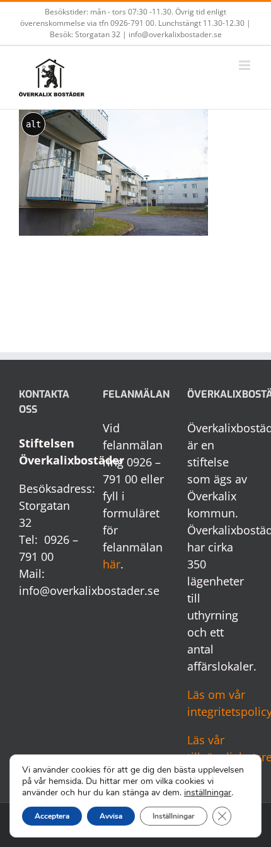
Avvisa (111, 816)
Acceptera (52, 816)
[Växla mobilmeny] (245, 65)
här (111, 564)
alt (33, 124)
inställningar (207, 792)
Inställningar (174, 816)
